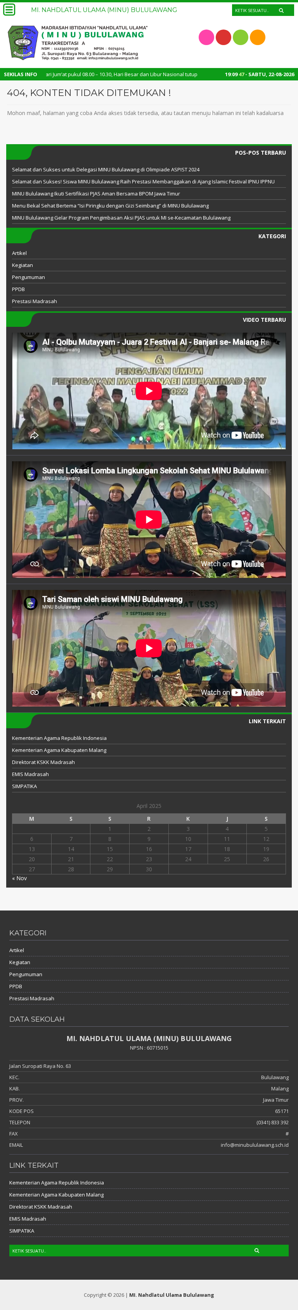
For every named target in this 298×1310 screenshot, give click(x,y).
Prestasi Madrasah (34, 301)
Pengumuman (28, 277)
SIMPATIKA (24, 786)
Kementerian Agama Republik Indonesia (59, 737)
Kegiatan (22, 265)
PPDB (18, 289)
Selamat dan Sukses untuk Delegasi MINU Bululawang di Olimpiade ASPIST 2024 (105, 169)
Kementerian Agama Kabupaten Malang (59, 750)
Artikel (19, 252)
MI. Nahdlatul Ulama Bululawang (171, 1294)
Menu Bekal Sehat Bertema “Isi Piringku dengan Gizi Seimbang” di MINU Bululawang (110, 205)
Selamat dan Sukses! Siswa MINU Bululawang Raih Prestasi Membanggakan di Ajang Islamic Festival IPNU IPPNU (143, 181)
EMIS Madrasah (30, 774)
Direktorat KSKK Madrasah (43, 762)
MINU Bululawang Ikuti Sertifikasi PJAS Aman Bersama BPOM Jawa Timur (96, 193)
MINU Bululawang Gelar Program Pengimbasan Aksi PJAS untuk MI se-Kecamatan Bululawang (121, 217)
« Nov (19, 878)
